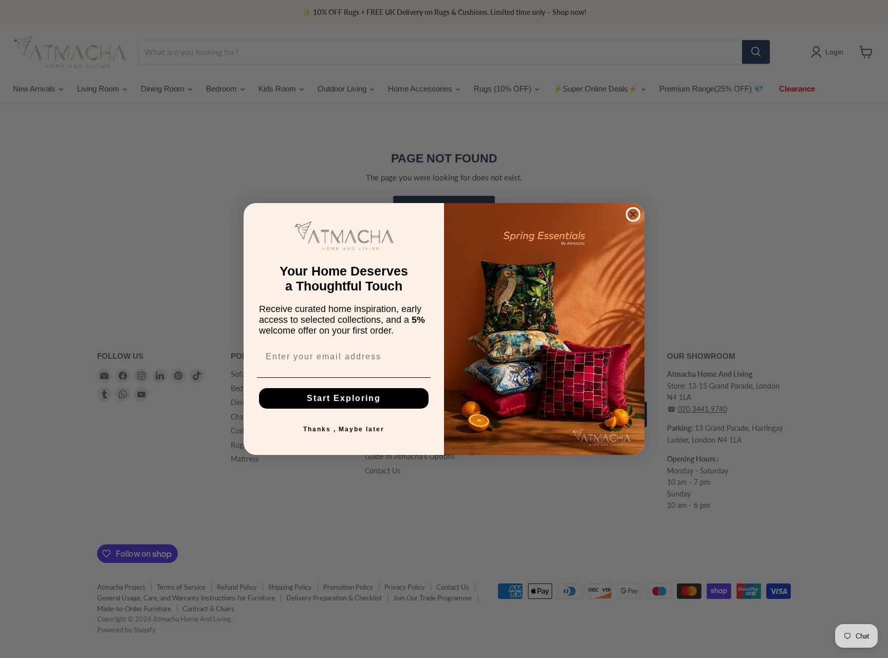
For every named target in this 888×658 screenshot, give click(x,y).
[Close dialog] (633, 214)
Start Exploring (344, 398)
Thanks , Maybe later (343, 429)
